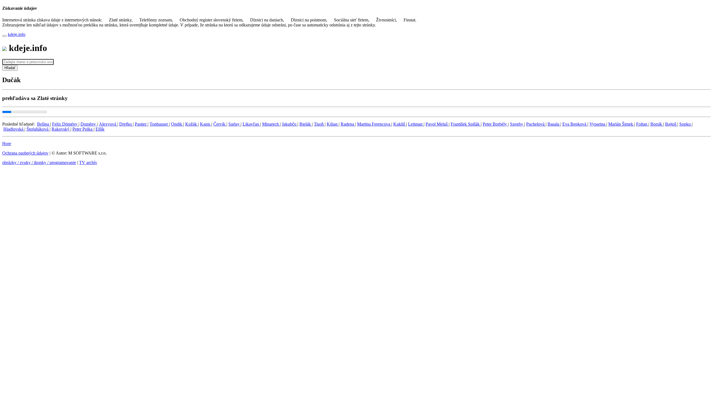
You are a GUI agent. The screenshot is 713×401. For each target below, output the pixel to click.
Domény (88, 124)
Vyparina (597, 124)
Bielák (305, 124)
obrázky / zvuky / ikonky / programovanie (39, 162)
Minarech (271, 124)
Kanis (205, 124)
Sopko (685, 124)
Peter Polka (83, 129)
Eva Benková (574, 124)
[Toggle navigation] (4, 36)
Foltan (642, 124)
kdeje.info (16, 34)
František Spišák (466, 124)
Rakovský (61, 129)
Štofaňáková (38, 129)
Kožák (191, 124)
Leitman (416, 124)
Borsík (656, 124)
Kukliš (399, 124)
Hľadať (9, 68)
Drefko (126, 124)
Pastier (141, 124)
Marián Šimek (621, 124)
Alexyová (108, 124)
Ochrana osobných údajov (25, 153)
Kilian (333, 124)
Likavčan (251, 124)
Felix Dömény (65, 124)
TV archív (88, 162)
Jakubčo (289, 124)
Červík (219, 124)
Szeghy (517, 124)
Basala (554, 124)
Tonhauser (159, 124)
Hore (6, 143)
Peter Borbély (495, 124)
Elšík (100, 129)
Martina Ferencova (374, 124)
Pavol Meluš (437, 124)
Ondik (177, 124)
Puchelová (536, 124)
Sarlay (234, 124)
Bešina (43, 124)
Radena (348, 124)
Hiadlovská (14, 129)
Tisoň (319, 124)
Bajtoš (671, 124)
